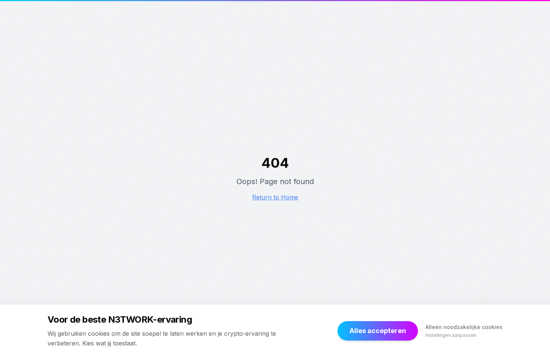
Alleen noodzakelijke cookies (463, 327)
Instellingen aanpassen (450, 335)
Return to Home (275, 197)
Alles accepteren (377, 331)
